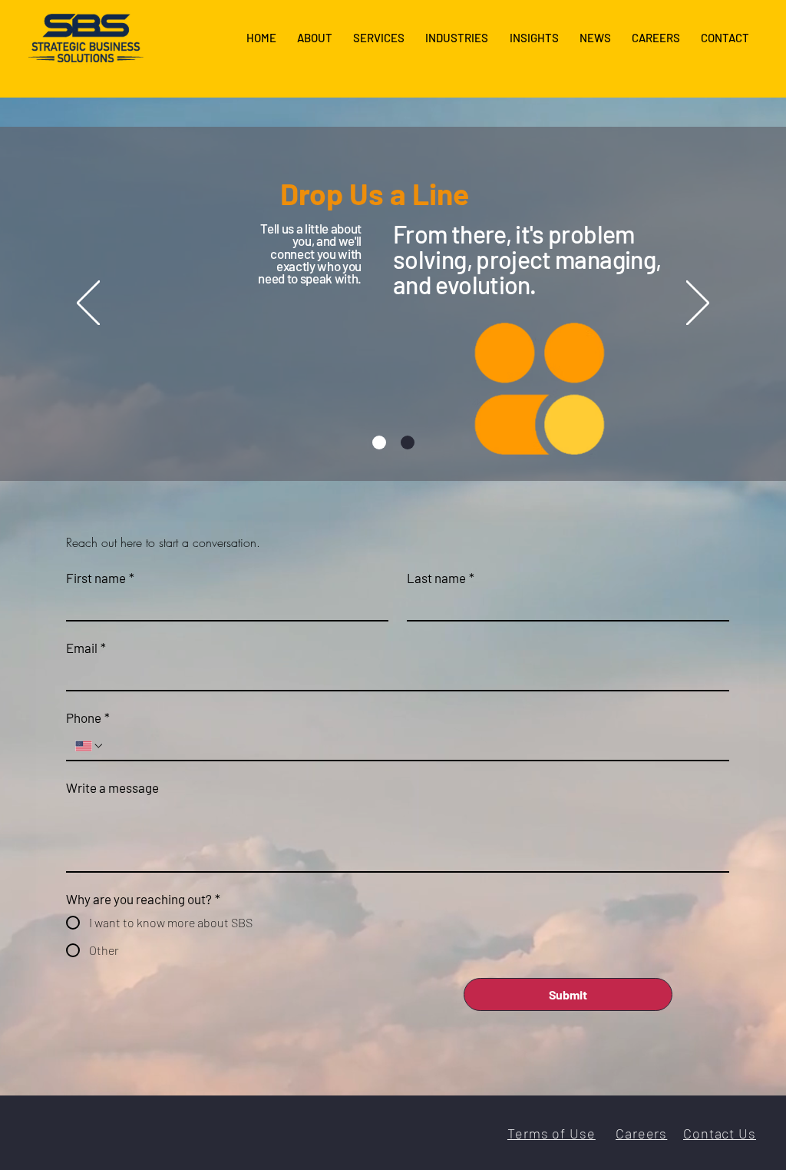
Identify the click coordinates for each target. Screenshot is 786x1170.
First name (100, 577)
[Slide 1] (379, 442)
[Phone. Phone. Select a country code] (89, 746)
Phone (88, 717)
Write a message (112, 787)
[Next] (697, 304)
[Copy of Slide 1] (407, 442)
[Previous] (88, 304)
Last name (440, 577)
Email (86, 647)
